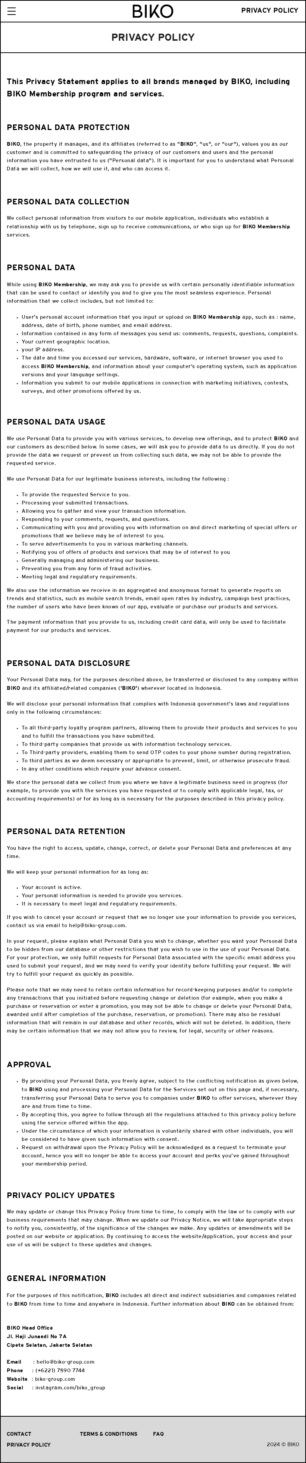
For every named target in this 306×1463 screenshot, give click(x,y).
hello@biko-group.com (65, 1362)
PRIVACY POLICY (29, 1445)
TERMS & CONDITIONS (108, 1434)
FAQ (158, 1434)
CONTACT (19, 1434)
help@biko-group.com (97, 925)
